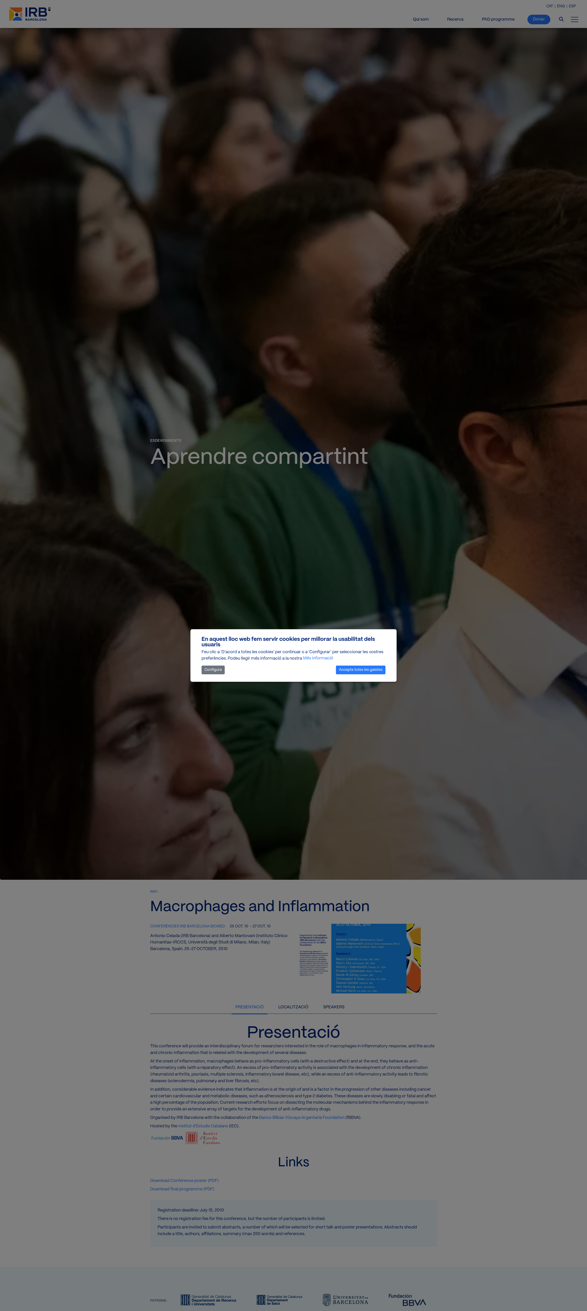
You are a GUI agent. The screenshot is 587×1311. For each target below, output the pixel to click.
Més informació (318, 658)
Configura (213, 670)
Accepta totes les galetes (360, 670)
